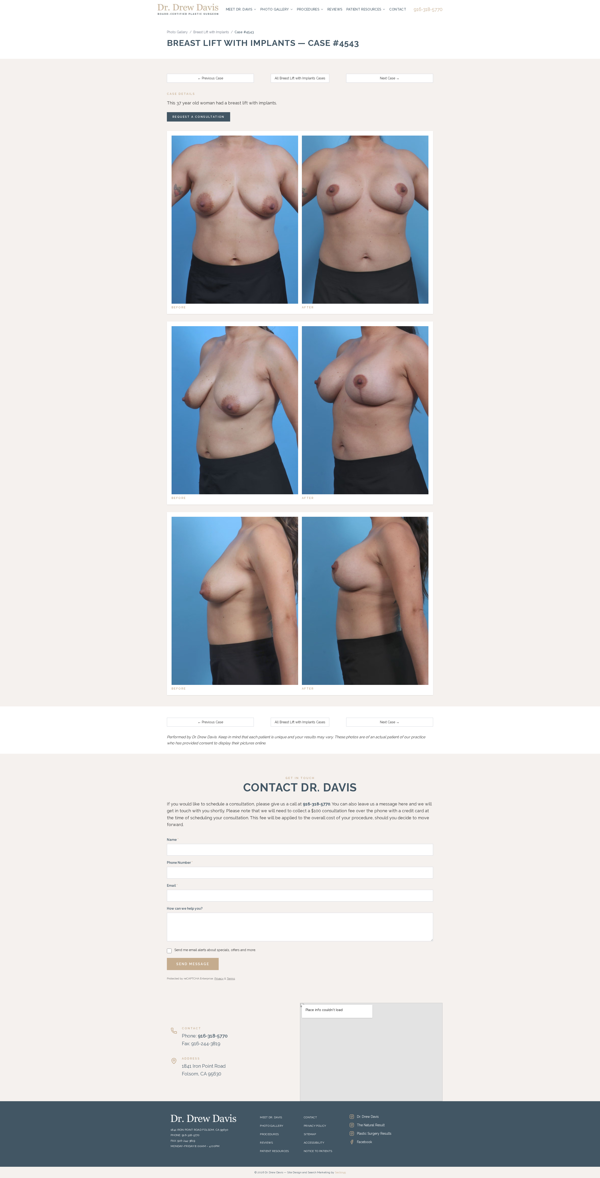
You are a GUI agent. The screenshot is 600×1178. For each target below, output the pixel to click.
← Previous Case (210, 78)
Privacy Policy (315, 1125)
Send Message (192, 964)
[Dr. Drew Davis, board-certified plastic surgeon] (188, 9)
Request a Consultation (198, 116)
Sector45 (340, 1172)
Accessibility (314, 1142)
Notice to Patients (318, 1151)
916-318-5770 (428, 9)
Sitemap (310, 1134)
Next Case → (389, 78)
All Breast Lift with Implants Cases (300, 78)
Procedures (308, 9)
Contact (397, 9)
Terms (231, 978)
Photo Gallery (274, 9)
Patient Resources (364, 9)
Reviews (334, 9)
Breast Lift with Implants (211, 32)
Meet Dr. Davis (239, 9)
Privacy (219, 978)
